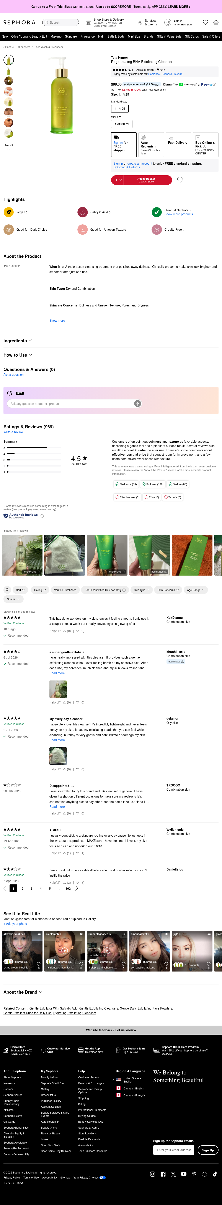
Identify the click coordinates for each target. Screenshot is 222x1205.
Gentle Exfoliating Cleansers (98, 1008)
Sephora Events (12, 1115)
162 (68, 888)
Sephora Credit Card (53, 1083)
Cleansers (24, 47)
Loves (44, 1139)
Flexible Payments (89, 1139)
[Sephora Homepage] (19, 22)
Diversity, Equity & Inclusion (13, 1134)
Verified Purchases (65, 590)
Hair (101, 36)
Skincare (71, 36)
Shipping (83, 1098)
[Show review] (64, 555)
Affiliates (8, 1110)
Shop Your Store (50, 1145)
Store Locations (87, 1133)
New (5, 36)
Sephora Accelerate (15, 1142)
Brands (148, 36)
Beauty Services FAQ (90, 1121)
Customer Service (88, 1077)
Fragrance (87, 36)
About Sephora (12, 1077)
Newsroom (9, 1083)
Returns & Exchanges (91, 1083)
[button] (174, 84)
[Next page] (77, 888)
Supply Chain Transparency (11, 1102)
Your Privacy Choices (86, 1177)
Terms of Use (31, 1177)
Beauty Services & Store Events (55, 1114)
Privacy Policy (11, 1177)
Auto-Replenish (50, 1121)
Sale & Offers (211, 36)
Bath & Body (116, 36)
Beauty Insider (49, 1077)
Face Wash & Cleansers (48, 47)
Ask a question (145, 69)
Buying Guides (87, 1115)
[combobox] (60, 22)
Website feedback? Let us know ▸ (111, 1030)
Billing (82, 1104)
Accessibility (85, 1145)
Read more (57, 673)
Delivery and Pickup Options (90, 1090)
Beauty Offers (49, 1127)
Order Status (48, 1095)
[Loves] (205, 22)
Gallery (45, 1089)
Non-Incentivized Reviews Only (103, 590)
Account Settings (51, 1106)
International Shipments (92, 1110)
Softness (167, 74)
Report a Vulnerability (16, 1154)
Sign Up (208, 1150)
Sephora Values (12, 1095)
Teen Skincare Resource (92, 1151)
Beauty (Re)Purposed (16, 1148)
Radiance (154, 74)
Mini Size (134, 36)
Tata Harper (119, 58)
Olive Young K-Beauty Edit (29, 36)
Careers (8, 1089)
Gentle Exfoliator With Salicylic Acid (53, 1008)
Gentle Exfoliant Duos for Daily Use (27, 1013)
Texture (178, 74)
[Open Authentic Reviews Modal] (42, 515)
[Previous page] (5, 888)
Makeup (56, 36)
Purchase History (51, 1100)
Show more (57, 320)
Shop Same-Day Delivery (56, 1151)
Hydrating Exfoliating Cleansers (74, 1013)
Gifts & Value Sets (169, 36)
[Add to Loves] (180, 180)
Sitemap (65, 1177)
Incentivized (29, 571)
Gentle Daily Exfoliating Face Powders (146, 1008)
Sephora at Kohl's (88, 1127)
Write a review (13, 432)
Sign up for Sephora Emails (173, 1141)
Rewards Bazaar (51, 1133)
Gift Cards (192, 36)
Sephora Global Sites (16, 1127)
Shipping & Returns (127, 167)
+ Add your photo (15, 924)
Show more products (179, 214)
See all (9, 147)
